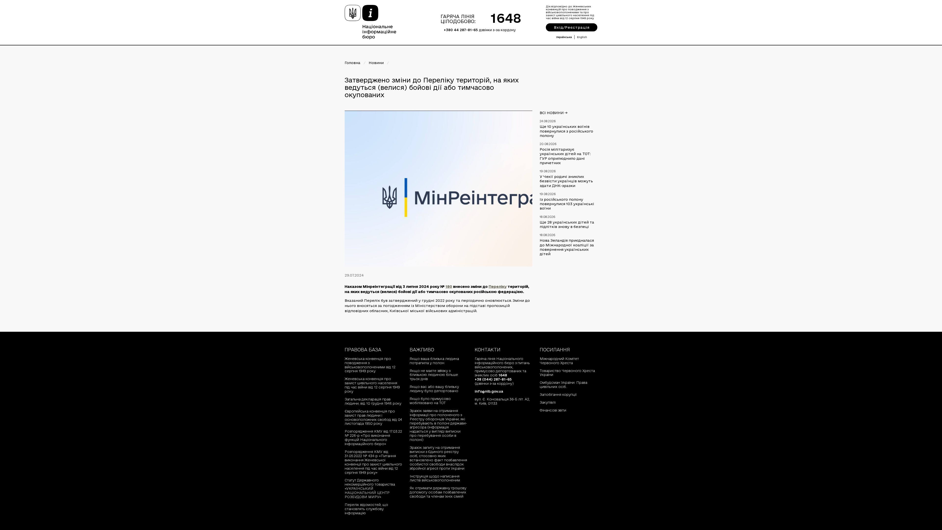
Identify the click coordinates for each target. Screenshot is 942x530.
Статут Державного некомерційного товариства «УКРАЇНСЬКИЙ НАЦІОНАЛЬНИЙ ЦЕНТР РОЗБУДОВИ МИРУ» (370, 488)
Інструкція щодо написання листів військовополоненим (435, 478)
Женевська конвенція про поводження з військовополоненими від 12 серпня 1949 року (370, 365)
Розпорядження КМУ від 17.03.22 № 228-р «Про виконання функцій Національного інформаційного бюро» (373, 437)
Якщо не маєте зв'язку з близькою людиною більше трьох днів (434, 375)
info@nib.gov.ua (489, 391)
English (582, 37)
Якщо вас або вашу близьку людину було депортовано (434, 389)
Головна (352, 63)
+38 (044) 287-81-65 (493, 379)
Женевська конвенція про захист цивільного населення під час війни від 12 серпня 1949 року (372, 385)
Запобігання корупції (558, 395)
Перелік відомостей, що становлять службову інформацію (366, 509)
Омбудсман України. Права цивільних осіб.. (563, 385)
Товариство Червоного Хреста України (567, 373)
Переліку (498, 286)
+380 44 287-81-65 (461, 30)
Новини (376, 63)
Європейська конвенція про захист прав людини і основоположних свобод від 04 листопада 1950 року (373, 417)
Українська (564, 37)
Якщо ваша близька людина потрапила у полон (434, 361)
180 (448, 286)
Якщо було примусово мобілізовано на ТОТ (430, 401)
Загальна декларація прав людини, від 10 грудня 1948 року (373, 401)
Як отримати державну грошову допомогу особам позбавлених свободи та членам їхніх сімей (438, 492)
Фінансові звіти (553, 410)
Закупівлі (548, 402)
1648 (506, 18)
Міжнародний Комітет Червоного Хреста (559, 361)
